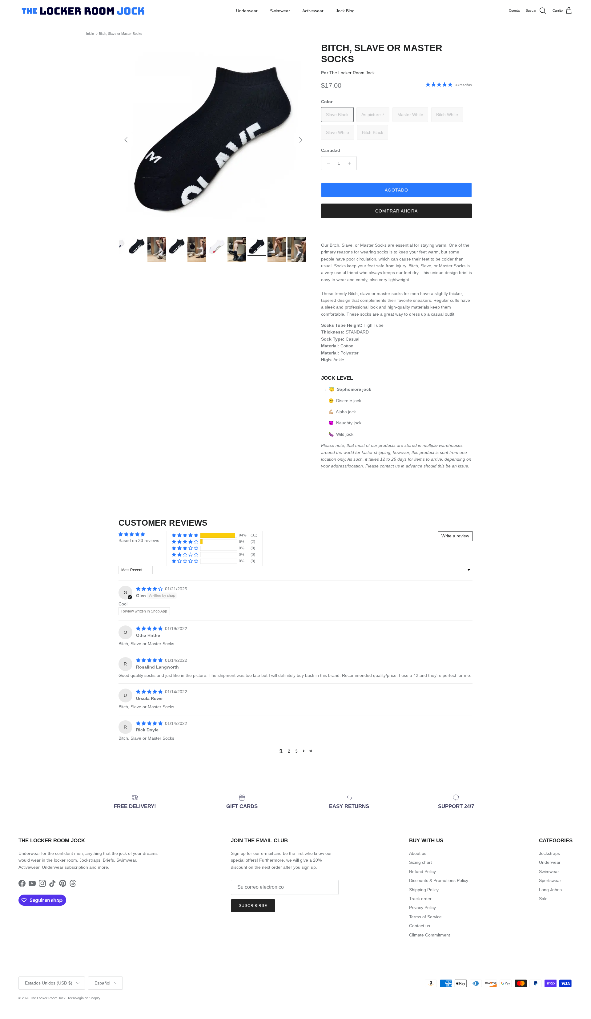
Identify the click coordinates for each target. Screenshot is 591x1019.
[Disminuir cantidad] (326, 163)
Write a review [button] (455, 535)
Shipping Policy (424, 889)
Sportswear (550, 880)
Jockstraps (549, 853)
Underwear (247, 10)
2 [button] (289, 751)
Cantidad (330, 150)
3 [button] (296, 751)
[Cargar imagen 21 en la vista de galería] (213, 136)
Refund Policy (422, 871)
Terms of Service (425, 916)
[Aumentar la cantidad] (351, 163)
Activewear (313, 10)
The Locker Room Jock (352, 72)
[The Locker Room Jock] (83, 11)
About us (417, 853)
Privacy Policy (422, 907)
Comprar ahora (396, 210)
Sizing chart (420, 862)
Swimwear (280, 10)
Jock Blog (345, 10)
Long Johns (550, 889)
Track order (420, 898)
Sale (543, 898)
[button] (185, 535)
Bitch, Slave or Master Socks (120, 33)
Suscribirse (253, 906)
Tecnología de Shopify (83, 998)
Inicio (90, 33)
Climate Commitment (429, 934)
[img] (150, 588)
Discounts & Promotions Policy (438, 880)
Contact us (419, 925)
